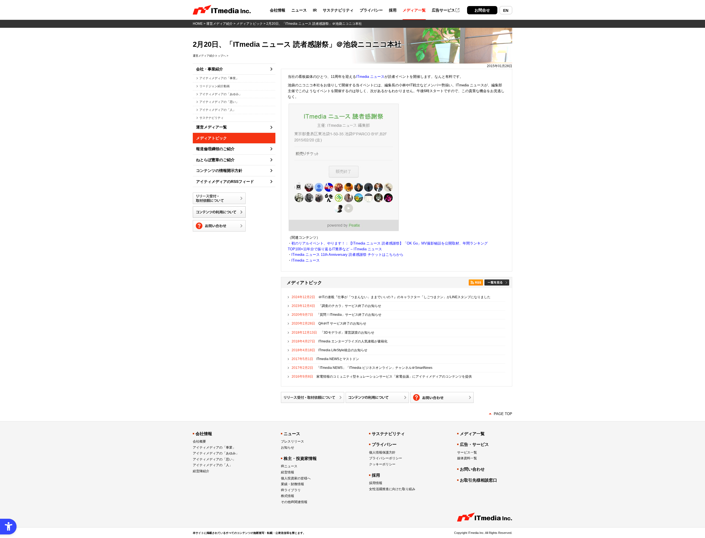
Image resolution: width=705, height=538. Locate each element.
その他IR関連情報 (294, 502)
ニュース (299, 10)
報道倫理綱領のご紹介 (215, 149)
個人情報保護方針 (382, 452)
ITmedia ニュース (370, 77)
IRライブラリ (291, 490)
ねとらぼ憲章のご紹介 (215, 160)
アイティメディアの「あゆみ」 (220, 94)
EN (505, 10)
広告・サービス (474, 444)
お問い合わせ (472, 469)
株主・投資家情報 (300, 458)
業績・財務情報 (292, 484)
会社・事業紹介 (209, 69)
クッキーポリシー (382, 464)
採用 (393, 10)
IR (315, 10)
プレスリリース (292, 441)
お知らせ (287, 447)
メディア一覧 (414, 10)
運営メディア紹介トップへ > (210, 55)
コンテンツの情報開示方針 (219, 170)
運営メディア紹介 (219, 24)
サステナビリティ (338, 10)
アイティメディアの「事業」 (219, 78)
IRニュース (289, 466)
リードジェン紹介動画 (214, 86)
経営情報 (287, 472)
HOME (198, 24)
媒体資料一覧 (467, 458)
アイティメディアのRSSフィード (225, 181)
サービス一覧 (467, 452)
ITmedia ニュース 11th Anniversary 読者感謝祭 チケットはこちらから (347, 254)
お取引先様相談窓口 (478, 480)
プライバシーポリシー (385, 458)
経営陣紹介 (201, 471)
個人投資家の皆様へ (296, 478)
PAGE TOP (503, 414)
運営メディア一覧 (211, 127)
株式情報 (287, 496)
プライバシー (371, 10)
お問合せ (482, 10)
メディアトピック (249, 24)
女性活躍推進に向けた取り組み (392, 489)
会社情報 (277, 10)
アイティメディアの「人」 (217, 109)
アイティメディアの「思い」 (219, 101)
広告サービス (443, 10)
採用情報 (375, 483)
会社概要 (199, 441)
